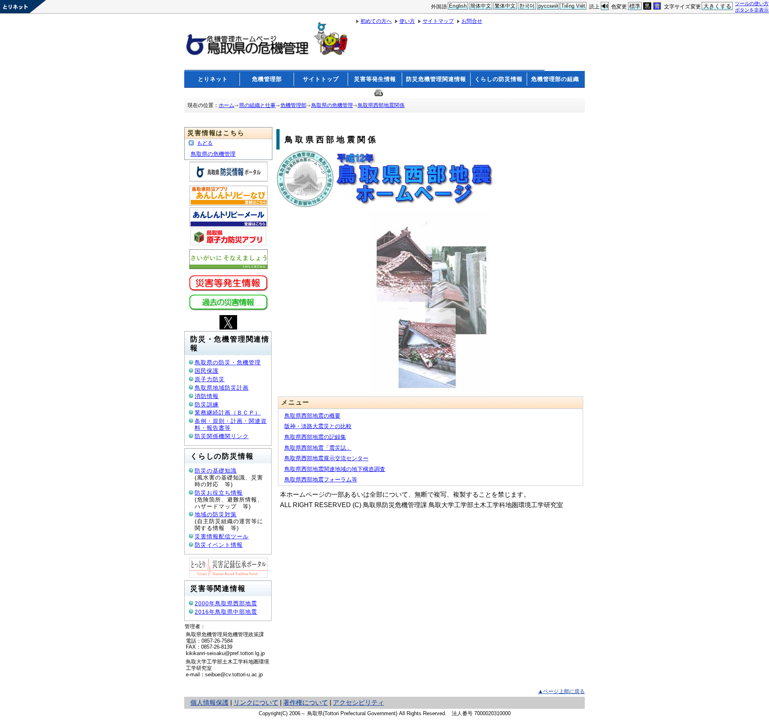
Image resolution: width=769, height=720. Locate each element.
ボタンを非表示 (752, 9)
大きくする (717, 6)
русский (548, 6)
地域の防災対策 (216, 514)
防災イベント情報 (219, 545)
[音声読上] (604, 6)
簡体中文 (480, 6)
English (458, 6)
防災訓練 (207, 404)
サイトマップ (438, 21)
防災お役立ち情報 (219, 492)
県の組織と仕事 (257, 105)
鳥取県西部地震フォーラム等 (320, 479)
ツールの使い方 (752, 3)
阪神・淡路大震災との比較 (318, 426)
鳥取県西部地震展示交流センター (326, 458)
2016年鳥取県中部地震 (226, 612)
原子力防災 (210, 379)
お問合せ (471, 21)
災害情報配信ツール (222, 536)
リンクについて (256, 702)
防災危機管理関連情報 (436, 79)
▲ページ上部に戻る (561, 691)
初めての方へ (376, 21)
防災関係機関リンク (222, 436)
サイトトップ (321, 79)
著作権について (305, 702)
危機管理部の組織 (555, 79)
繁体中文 (505, 6)
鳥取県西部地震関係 (381, 105)
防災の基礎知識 (216, 470)
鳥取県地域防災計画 (222, 387)
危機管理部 (267, 79)
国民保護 (207, 371)
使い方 (407, 21)
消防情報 (207, 396)
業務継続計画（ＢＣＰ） (228, 412)
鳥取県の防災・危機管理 (228, 362)
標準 (634, 6)
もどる (205, 143)
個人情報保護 (209, 702)
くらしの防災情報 (499, 79)
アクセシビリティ (358, 702)
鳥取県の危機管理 (332, 105)
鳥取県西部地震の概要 (312, 416)
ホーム (226, 105)
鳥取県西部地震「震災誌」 (318, 448)
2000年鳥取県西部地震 (226, 603)
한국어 (527, 6)
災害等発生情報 (375, 79)
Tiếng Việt (573, 6)
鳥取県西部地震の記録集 (315, 437)
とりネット (213, 79)
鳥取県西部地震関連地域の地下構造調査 (334, 469)
